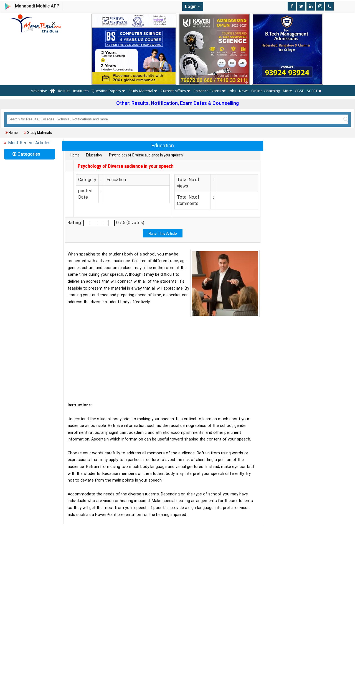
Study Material (140, 90)
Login (191, 6)
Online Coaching (265, 90)
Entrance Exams (207, 90)
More (287, 90)
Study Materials (39, 132)
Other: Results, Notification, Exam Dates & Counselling (177, 103)
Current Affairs (173, 90)
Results (64, 90)
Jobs (232, 90)
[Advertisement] (162, 359)
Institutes (81, 90)
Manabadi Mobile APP (37, 6)
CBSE (299, 90)
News (243, 90)
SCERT (313, 90)
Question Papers (106, 90)
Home (13, 132)
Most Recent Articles (29, 142)
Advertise (39, 90)
